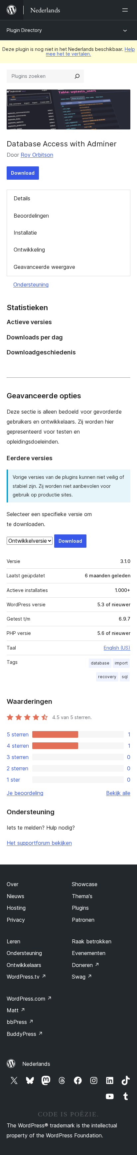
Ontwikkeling (29, 249)
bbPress (20, 1022)
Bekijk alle (118, 793)
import (121, 663)
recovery (107, 676)
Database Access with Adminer (62, 143)
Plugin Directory (24, 30)
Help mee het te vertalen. (90, 51)
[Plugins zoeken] (77, 76)
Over (12, 884)
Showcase (84, 884)
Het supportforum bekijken (39, 843)
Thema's (82, 896)
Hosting (16, 907)
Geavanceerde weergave (44, 267)
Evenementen (88, 953)
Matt (16, 1010)
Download (23, 173)
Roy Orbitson (37, 154)
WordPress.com (29, 998)
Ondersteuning (31, 284)
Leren (13, 941)
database (100, 663)
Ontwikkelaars (24, 965)
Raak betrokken (91, 941)
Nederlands (36, 1063)
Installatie (25, 232)
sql (125, 676)
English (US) (117, 648)
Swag (82, 976)
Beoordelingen (31, 215)
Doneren (85, 965)
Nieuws (15, 896)
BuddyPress (25, 1034)
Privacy (16, 919)
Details (22, 198)
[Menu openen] (126, 10)
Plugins (80, 907)
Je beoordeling (25, 793)
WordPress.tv (26, 976)
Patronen (83, 919)
